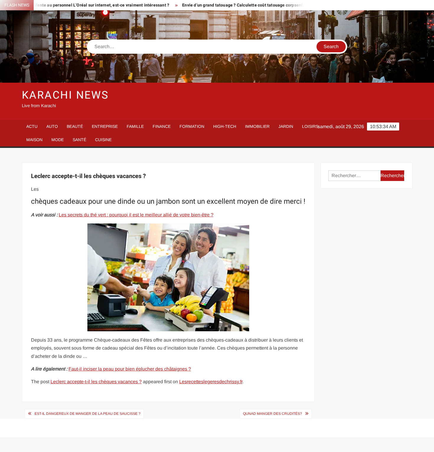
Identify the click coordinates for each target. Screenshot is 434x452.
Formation (192, 126)
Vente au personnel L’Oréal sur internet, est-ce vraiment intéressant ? (84, 5)
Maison (34, 139)
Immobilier (257, 126)
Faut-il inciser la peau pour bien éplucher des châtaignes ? (129, 368)
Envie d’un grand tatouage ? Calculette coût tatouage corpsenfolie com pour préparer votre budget (259, 5)
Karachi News (65, 95)
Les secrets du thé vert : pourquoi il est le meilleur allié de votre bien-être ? (136, 214)
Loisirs (310, 126)
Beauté (75, 126)
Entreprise (105, 126)
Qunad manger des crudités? (272, 414)
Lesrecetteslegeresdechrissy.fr (210, 381)
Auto (52, 126)
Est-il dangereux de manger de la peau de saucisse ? (88, 414)
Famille (135, 126)
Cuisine (103, 139)
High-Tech (224, 126)
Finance (162, 126)
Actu (31, 126)
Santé (79, 139)
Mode (57, 139)
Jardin (285, 126)
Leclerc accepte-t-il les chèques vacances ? (96, 381)
